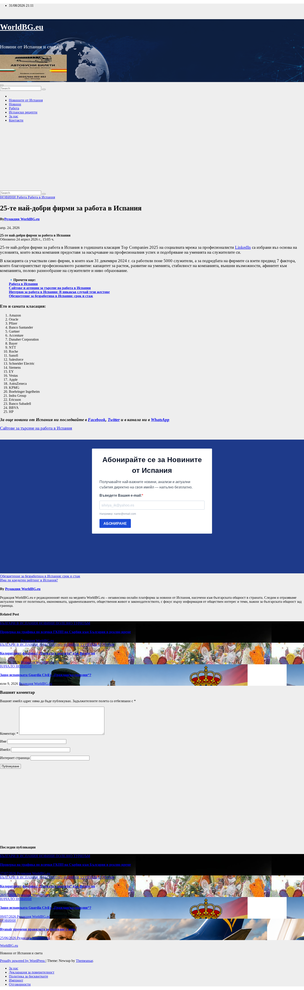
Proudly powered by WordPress (23, 961)
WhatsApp (160, 419)
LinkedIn (243, 247)
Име (3, 741)
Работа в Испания (41, 197)
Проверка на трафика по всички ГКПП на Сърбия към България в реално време (65, 632)
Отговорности (20, 984)
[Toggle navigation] (2, 85)
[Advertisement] (152, 157)
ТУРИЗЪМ (81, 623)
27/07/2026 (8, 873)
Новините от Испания (26, 100)
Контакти (16, 120)
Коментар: (9, 733)
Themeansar (84, 961)
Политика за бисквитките (28, 976)
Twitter (114, 419)
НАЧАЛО (8, 666)
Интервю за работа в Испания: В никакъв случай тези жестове (59, 292)
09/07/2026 (8, 916)
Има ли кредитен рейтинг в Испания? (29, 580)
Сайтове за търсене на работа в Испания (36, 428)
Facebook (96, 419)
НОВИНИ (8, 197)
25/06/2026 (8, 938)
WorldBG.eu (21, 27)
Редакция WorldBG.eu (22, 219)
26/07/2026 (8, 895)
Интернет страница (15, 758)
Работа (14, 108)
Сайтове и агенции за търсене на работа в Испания (50, 288)
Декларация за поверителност (31, 972)
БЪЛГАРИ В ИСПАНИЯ (19, 623)
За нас (13, 116)
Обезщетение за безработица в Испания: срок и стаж (51, 296)
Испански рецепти (23, 112)
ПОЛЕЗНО (64, 623)
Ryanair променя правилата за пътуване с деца (37, 929)
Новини (15, 104)
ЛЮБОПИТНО (51, 644)
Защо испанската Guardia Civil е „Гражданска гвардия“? (45, 675)
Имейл (5, 749)
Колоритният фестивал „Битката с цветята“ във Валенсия (47, 653)
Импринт (16, 980)
